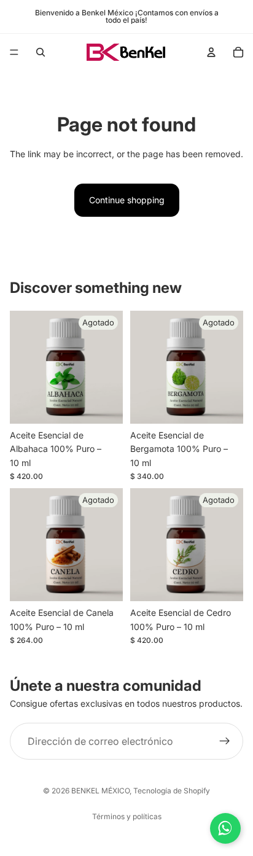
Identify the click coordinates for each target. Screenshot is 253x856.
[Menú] (14, 52)
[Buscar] (40, 52)
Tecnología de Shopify (171, 790)
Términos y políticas (127, 816)
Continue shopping (127, 200)
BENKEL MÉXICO (100, 790)
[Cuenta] (211, 52)
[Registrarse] (225, 741)
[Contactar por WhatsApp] (225, 828)
